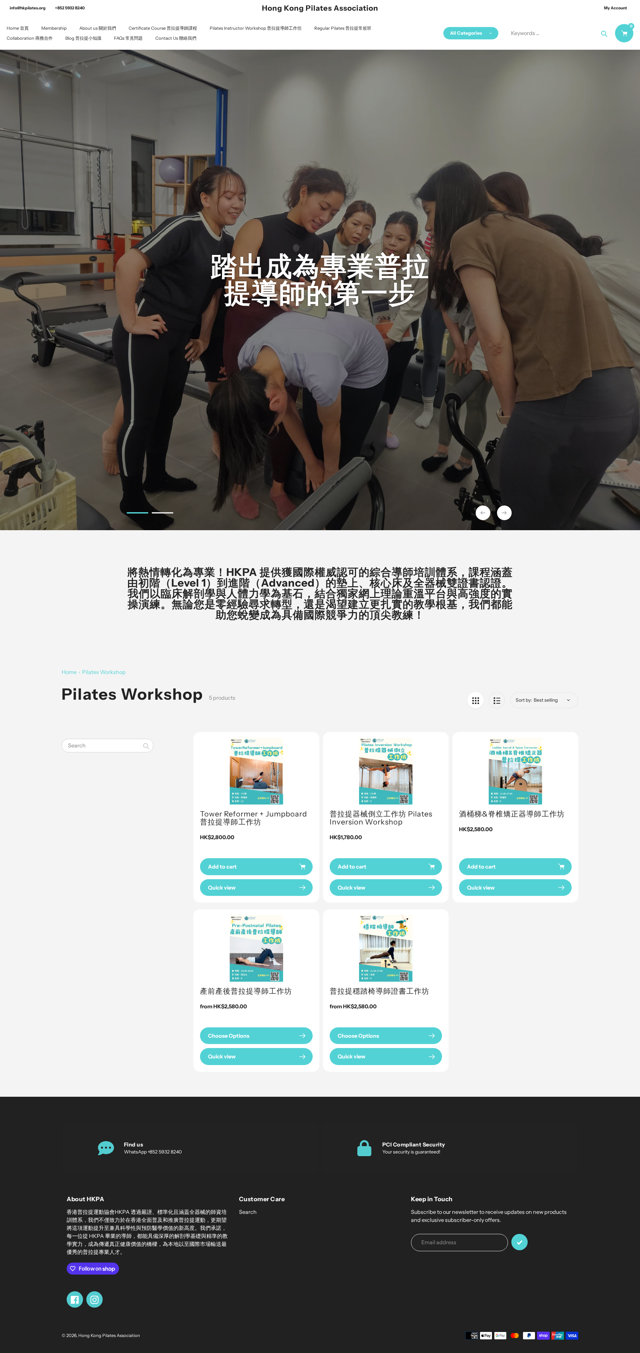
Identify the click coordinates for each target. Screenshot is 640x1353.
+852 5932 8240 (70, 7)
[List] (497, 700)
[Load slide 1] (137, 514)
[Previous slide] (483, 512)
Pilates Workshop (104, 672)
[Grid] (475, 700)
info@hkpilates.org (28, 7)
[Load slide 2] (162, 514)
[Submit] (519, 1242)
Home (69, 672)
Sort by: (524, 700)
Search (248, 1212)
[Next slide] (504, 512)
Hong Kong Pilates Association (320, 8)
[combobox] (107, 745)
